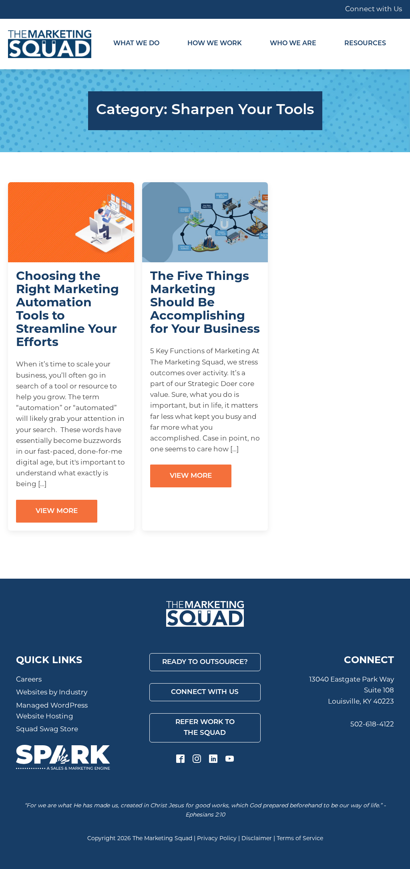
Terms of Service (300, 839)
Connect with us (205, 692)
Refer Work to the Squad (205, 727)
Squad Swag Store (47, 729)
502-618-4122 (372, 724)
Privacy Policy (217, 839)
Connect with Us (373, 9)
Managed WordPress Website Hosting (52, 711)
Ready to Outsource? (205, 662)
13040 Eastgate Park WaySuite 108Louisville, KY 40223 (351, 690)
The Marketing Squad (162, 839)
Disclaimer (256, 839)
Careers (29, 679)
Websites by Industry (51, 692)
